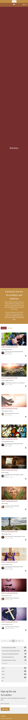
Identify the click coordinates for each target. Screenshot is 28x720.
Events (22, 317)
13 (13, 641)
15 (19, 641)
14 (16, 641)
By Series (10, 328)
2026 (14, 668)
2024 (14, 674)
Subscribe (5, 709)
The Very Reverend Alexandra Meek (14, 650)
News (15, 316)
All (2, 680)
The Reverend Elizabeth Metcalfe (14, 654)
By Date (4, 328)
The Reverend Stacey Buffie (14, 647)
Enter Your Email (5, 703)
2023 (14, 677)
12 (10, 641)
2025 (14, 671)
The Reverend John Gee (14, 657)
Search (14, 1)
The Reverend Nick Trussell (14, 660)
